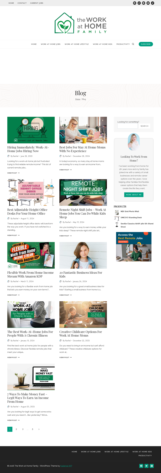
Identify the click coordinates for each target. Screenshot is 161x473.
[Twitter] (139, 3)
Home (11, 3)
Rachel (15, 156)
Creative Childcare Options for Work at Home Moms (80, 333)
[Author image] (8, 156)
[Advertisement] (80, 66)
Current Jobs (36, 3)
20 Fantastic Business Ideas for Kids (80, 274)
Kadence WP (66, 466)
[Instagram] (143, 3)
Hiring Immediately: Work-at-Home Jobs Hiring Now (28, 149)
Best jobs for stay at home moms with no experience (82, 149)
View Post (13, 173)
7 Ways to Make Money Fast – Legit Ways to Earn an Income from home (28, 397)
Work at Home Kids (102, 44)
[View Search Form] (133, 44)
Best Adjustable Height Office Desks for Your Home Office (27, 211)
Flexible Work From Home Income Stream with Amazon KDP (30, 274)
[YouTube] (148, 3)
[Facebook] (134, 3)
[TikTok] (152, 3)
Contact (22, 3)
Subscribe (146, 44)
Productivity (123, 44)
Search (144, 126)
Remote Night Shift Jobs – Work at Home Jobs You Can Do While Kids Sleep (82, 213)
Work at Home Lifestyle (77, 44)
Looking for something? (128, 122)
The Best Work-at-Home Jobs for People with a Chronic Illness (30, 333)
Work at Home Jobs (50, 44)
